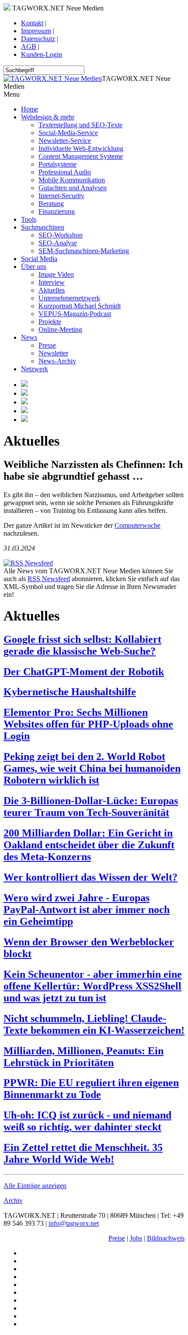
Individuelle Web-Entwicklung (80, 148)
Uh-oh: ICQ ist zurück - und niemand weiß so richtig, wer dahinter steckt (87, 1121)
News (29, 337)
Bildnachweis (166, 1238)
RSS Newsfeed (49, 578)
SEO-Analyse (57, 243)
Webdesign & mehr (47, 117)
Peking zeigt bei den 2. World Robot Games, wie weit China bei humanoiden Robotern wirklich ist (92, 768)
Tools (28, 219)
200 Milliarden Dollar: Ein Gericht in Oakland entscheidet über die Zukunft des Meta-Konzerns (88, 844)
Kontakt (32, 23)
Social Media (39, 258)
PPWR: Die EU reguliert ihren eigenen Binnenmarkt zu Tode (91, 1088)
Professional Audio (64, 172)
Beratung (51, 203)
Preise (116, 1238)
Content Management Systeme (80, 156)
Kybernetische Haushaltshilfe (69, 691)
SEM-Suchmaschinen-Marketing (83, 250)
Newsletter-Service (64, 140)
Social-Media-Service (68, 132)
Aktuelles (51, 290)
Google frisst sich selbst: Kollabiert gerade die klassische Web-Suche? (82, 645)
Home (29, 109)
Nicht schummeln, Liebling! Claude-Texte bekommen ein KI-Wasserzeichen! (94, 1024)
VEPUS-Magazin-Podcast (74, 313)
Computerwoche (137, 525)
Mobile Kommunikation (71, 180)
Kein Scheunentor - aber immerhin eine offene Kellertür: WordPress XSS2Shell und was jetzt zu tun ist (92, 986)
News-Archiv (57, 361)
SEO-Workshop (60, 235)
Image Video (56, 274)
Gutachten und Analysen (72, 188)
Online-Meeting (60, 329)
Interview (51, 282)
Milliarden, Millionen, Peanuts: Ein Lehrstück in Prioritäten (83, 1056)
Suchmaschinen (42, 227)
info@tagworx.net (74, 1223)
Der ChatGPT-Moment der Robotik (83, 671)
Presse (47, 345)
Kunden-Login (41, 54)
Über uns (33, 266)
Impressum (36, 31)
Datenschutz (38, 38)
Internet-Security (61, 195)
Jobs (136, 1238)
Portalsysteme (57, 164)
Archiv (13, 1200)
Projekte (49, 321)
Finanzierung (56, 211)
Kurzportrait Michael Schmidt (79, 306)
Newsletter (53, 353)
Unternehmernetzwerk (69, 298)
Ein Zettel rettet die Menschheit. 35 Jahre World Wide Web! (83, 1153)
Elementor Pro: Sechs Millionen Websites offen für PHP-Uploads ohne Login (88, 724)
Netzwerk (34, 369)
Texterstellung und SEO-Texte (80, 125)
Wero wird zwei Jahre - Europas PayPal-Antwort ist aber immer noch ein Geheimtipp (86, 909)
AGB (28, 46)
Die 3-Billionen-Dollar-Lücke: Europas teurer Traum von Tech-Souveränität (90, 806)
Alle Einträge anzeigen (34, 1185)
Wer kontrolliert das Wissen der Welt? (90, 877)
